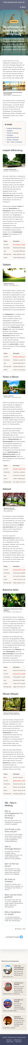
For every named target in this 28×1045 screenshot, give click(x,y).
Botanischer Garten (13, 137)
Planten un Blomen (12, 133)
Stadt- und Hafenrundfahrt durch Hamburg (19, 967)
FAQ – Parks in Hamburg (14, 142)
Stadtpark (10, 130)
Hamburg (14, 21)
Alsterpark (10, 135)
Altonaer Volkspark (12, 140)
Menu (24, 7)
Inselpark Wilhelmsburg (14, 128)
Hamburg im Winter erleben (18, 1017)
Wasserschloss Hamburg (18, 983)
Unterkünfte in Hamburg (18, 1000)
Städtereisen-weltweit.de (14, 2)
